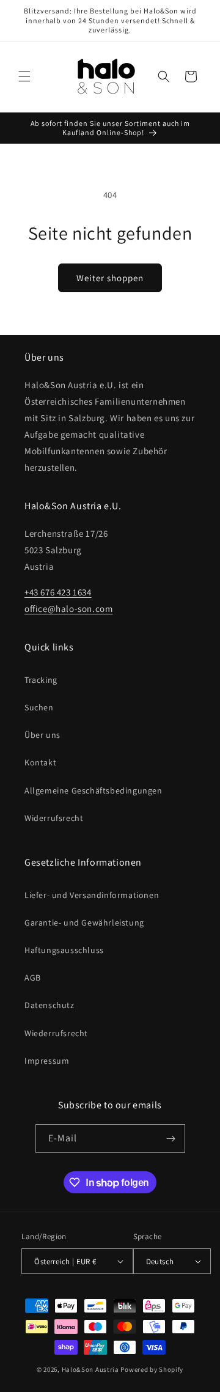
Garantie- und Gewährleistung (84, 922)
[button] (24, 76)
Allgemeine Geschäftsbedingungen (93, 790)
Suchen (39, 707)
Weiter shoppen (110, 278)
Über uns (42, 734)
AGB (32, 977)
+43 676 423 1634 (58, 592)
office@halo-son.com (68, 608)
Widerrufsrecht (53, 817)
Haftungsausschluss (64, 950)
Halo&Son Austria (90, 1369)
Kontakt (40, 762)
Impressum (46, 1060)
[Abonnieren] (171, 1138)
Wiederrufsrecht (56, 1033)
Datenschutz (49, 1005)
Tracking (40, 679)
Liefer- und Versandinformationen (91, 894)
